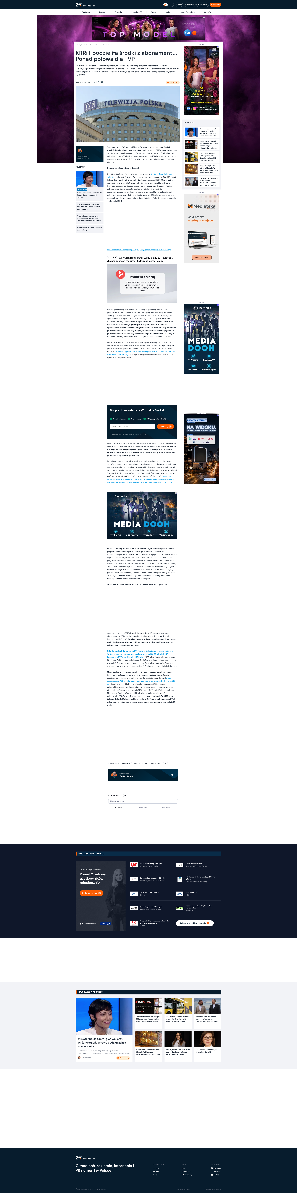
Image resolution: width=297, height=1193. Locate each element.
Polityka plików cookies (213, 1189)
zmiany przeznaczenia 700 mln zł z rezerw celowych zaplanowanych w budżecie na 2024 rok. (142, 681)
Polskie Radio (156, 763)
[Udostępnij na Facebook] (99, 82)
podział (137, 763)
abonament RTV (124, 763)
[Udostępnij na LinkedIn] (102, 82)
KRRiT (112, 763)
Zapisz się (164, 426)
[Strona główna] (85, 5)
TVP (145, 763)
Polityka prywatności (183, 1189)
